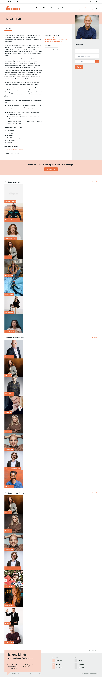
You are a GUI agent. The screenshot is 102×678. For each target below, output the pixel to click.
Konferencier (57, 37)
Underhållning (58, 41)
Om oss (64, 8)
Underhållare (50, 41)
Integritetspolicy (25, 673)
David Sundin (8, 150)
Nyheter (85, 1)
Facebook (6, 1)
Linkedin (12, 1)
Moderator (57, 39)
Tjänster (45, 8)
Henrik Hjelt (17, 15)
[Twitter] (53, 49)
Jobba (96, 1)
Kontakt (73, 8)
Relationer (64, 39)
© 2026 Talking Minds (15, 673)
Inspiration (49, 37)
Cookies (32, 673)
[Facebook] (47, 49)
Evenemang (55, 8)
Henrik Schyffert (18, 150)
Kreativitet (49, 39)
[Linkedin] (50, 49)
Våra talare (10, 15)
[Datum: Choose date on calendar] (97, 61)
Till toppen (92, 650)
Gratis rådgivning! (86, 8)
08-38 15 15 (26, 667)
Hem (5, 15)
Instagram (18, 1)
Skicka (79, 67)
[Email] (56, 49)
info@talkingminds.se (29, 665)
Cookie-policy (38, 673)
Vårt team (91, 1)
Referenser (81, 664)
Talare (38, 8)
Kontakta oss (51, 169)
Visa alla (95, 182)
